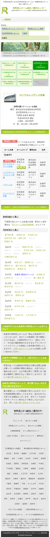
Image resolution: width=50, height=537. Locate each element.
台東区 (33, 464)
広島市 (17, 504)
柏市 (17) (18, 262)
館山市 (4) (19, 283)
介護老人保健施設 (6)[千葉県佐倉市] (8, 82)
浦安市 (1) (26, 253)
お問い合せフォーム (22, 349)
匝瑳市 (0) (27, 278)
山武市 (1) (8, 278)
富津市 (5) (19, 301)
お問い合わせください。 (20, 377)
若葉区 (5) (8, 241)
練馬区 (33, 468)
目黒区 (15, 474)
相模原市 (31, 479)
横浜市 (7, 479)
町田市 (32, 474)
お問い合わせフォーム (22, 527)
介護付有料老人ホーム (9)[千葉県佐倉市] (25, 65)
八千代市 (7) (31, 315)
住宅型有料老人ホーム (14, 515)
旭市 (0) (17, 247)
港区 (8, 474)
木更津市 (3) (9, 269)
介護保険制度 (15, 431)
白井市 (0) (19, 278)
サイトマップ (25, 441)
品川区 (28, 458)
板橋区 (24, 453)
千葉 (23, 484)
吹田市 (12, 499)
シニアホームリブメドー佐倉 (8, 174)
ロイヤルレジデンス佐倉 (32, 95)
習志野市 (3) (31, 292)
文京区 (41, 468)
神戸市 (28, 499)
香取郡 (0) (39, 262)
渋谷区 (35, 458)
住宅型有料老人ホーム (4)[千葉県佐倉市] (41, 65)
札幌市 (41, 489)
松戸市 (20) (19, 306)
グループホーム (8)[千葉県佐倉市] (25, 73)
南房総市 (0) (31, 306)
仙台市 (8, 494)
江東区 (20, 458)
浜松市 (33, 494)
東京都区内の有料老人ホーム (35, 448)
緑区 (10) (22, 238)
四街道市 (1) (9, 318)
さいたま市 (32, 484)
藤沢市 (23, 479)
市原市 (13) (41, 250)
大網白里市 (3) (10, 257)
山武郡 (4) (40, 274)
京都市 (20, 499)
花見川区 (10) (10, 238)
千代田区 (9, 468)
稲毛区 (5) (21, 235)
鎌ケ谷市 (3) (21, 266)
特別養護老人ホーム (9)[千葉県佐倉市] (40, 73)
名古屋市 (17, 494)
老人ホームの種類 (34, 426)
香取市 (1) (8, 266)
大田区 (41, 453)
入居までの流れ (12, 436)
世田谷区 (25, 464)
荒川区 (16, 453)
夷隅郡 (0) (7, 250)
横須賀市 (41, 479)
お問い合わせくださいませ (28, 402)
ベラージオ (8, 185)
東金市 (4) (8, 286)
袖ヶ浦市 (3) (38, 278)
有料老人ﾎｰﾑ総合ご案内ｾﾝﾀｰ (28, 412)
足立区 (8, 453)
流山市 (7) (19, 292)
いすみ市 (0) (17, 250)
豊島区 (18, 468)
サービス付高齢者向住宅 (35, 515)
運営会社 (40, 436)
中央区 (41, 464)
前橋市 (25, 489)
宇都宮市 (17, 489)
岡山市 (35, 499)
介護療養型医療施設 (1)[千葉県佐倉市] (24, 82)
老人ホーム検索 (31, 421)
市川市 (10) (28, 250)
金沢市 (43, 499)
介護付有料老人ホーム (34, 509)
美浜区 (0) (32, 238)
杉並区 (8, 464)
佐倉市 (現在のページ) (24, 274)
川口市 (41, 484)
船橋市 (16, 484)
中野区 (25, 468)
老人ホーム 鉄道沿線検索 (23, 224)
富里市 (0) (19, 286)
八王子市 (24, 474)
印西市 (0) (7, 253)
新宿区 (43, 458)
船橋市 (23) (30, 301)
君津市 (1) (21, 269)
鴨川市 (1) (33, 266)
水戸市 (33, 489)
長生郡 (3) (39, 283)
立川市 (40, 474)
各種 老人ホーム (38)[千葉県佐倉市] (8, 64)
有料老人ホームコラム (17, 426)
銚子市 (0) (29, 283)
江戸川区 (32, 453)
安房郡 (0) (38, 247)
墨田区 (16, 464)
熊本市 (32, 504)
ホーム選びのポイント (31, 431)
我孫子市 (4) (27, 247)
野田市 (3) (20, 295)
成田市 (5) (8, 295)
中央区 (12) (32, 235)
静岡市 (25, 494)
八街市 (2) (19, 315)
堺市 (5, 499)
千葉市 (9, 235)
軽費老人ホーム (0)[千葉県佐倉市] (41, 82)
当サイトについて (27, 436)
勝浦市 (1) (29, 262)
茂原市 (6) (8, 310)
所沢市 (8, 489)
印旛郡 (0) (16, 253)
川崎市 (15, 479)
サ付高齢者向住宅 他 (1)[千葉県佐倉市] (8, 74)
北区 (13, 458)
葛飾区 (6, 458)
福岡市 (24, 504)
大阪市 (41, 494)
